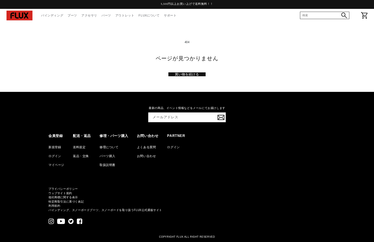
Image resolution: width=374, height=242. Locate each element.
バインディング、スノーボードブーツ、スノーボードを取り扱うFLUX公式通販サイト (105, 210)
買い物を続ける (187, 74)
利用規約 (54, 205)
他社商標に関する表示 (63, 197)
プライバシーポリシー (63, 188)
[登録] (221, 117)
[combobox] (321, 15)
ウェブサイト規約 (60, 193)
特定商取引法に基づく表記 (66, 201)
